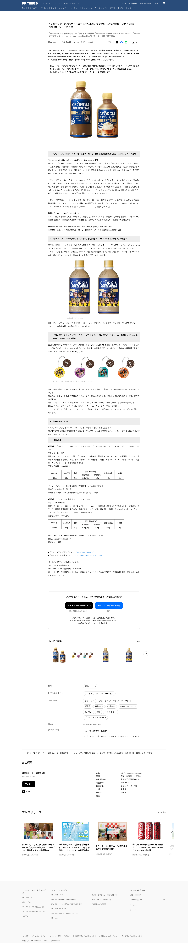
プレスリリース (38, 753)
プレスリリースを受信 (128, 3)
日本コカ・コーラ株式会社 (58, 753)
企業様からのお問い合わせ (108, 936)
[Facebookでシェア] (121, 42)
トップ (26, 753)
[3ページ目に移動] (139, 641)
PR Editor (54, 918)
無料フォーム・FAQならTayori (102, 899)
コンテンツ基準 (55, 936)
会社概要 (25, 936)
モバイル (44, 8)
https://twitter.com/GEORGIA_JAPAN (88, 555)
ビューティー (73, 8)
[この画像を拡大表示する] (59, 655)
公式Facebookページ (137, 895)
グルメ (122, 8)
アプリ (53, 8)
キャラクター (110, 712)
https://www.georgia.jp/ (84, 552)
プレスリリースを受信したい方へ (33, 907)
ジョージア (89, 701)
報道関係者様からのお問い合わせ (84, 936)
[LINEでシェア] (126, 42)
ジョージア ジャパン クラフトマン (114, 701)
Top (23, 8)
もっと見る (162, 812)
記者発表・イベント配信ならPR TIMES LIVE (66, 904)
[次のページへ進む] (145, 653)
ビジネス (113, 8)
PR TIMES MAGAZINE (59, 909)
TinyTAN (88, 712)
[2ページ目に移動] (138, 641)
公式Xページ (134, 905)
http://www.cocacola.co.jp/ (131, 773)
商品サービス (90, 686)
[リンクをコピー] (138, 42)
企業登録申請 (145, 3)
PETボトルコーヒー (128, 706)
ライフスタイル (101, 8)
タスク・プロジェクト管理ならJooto (104, 895)
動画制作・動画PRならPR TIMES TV (63, 899)
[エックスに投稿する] (117, 42)
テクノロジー (33, 8)
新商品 (88, 706)
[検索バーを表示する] (164, 3)
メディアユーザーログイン (79, 605)
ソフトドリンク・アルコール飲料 (99, 694)
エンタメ (62, 8)
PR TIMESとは (27, 897)
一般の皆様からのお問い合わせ (131, 936)
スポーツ (131, 8)
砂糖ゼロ (111, 706)
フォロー (29, 784)
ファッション (87, 8)
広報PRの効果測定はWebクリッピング (64, 913)
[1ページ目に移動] (137, 641)
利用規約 (67, 936)
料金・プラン (27, 902)
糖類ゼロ (99, 706)
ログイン (157, 3)
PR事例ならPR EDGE (99, 904)
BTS (98, 712)
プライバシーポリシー (39, 936)
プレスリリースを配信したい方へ (33, 911)
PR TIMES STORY (57, 895)
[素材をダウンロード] (133, 42)
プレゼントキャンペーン (95, 718)
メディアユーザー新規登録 (108, 605)
